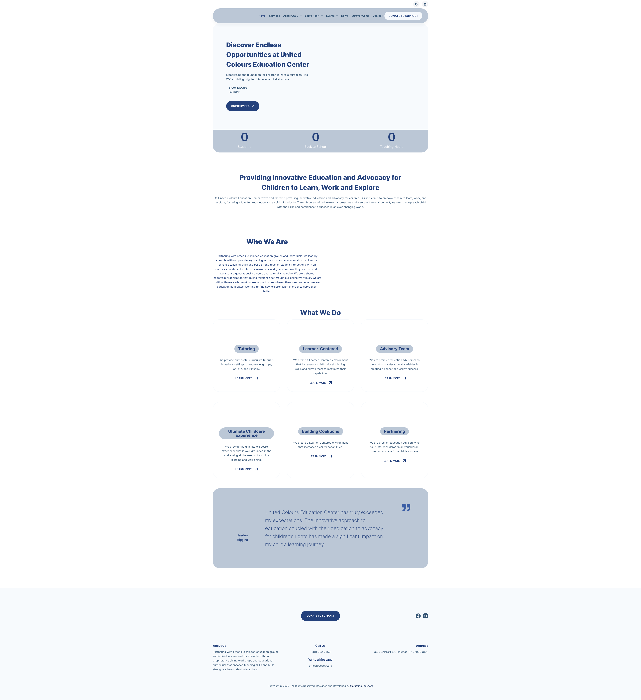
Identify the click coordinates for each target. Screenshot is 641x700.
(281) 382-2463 (320, 651)
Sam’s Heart (312, 15)
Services (274, 15)
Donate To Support (320, 615)
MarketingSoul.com (361, 685)
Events (330, 15)
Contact (378, 15)
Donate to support (403, 16)
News (344, 15)
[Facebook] (416, 4)
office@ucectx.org (320, 665)
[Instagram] (425, 4)
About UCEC (290, 15)
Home (262, 15)
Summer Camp (360, 15)
